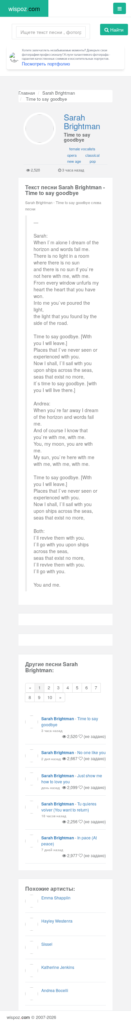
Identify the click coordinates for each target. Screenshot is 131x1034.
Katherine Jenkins (57, 967)
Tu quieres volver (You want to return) (68, 807)
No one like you (91, 752)
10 (49, 697)
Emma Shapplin (56, 897)
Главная (26, 93)
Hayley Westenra (57, 921)
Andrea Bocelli (54, 990)
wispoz (24, 8)
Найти (116, 29)
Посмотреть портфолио (46, 63)
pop (93, 161)
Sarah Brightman (58, 93)
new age (74, 161)
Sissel (46, 944)
